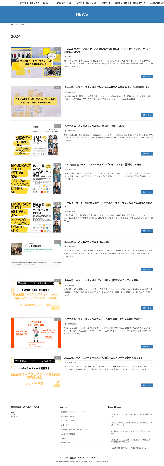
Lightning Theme (81, 461)
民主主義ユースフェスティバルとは (73, 412)
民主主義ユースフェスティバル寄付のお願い (87, 241)
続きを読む (147, 76)
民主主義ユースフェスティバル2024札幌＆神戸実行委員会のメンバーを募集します (107, 87)
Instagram (14, 416)
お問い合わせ (65, 443)
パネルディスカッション (69, 421)
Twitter (13, 414)
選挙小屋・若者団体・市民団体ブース (74, 430)
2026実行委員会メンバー (70, 416)
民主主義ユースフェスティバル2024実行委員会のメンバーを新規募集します (103, 357)
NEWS (63, 438)
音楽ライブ (65, 425)
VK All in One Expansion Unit (98, 461)
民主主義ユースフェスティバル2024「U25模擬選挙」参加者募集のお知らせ (103, 319)
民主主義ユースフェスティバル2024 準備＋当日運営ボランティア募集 (101, 280)
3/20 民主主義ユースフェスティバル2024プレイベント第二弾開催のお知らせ (104, 164)
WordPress (68, 461)
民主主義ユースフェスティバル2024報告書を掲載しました (94, 125)
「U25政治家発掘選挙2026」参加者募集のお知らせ (128, 448)
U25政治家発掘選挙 (68, 434)
